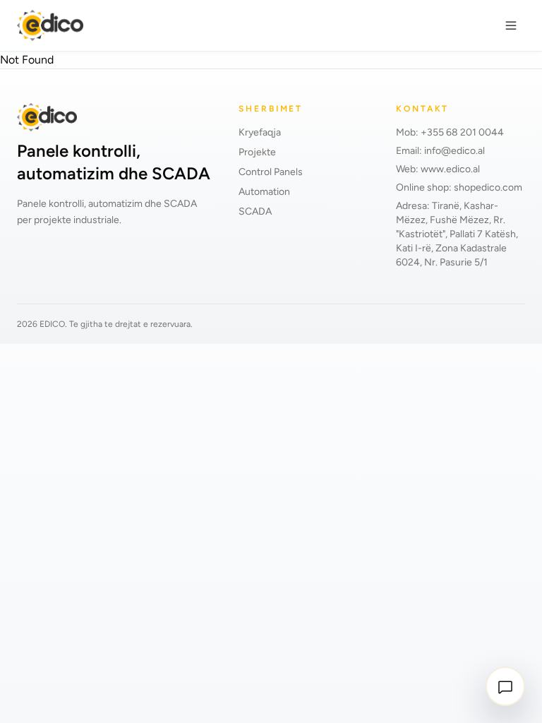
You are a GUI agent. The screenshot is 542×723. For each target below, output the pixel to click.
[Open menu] (511, 25)
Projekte (257, 152)
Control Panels (271, 172)
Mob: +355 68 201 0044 (450, 132)
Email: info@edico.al (440, 151)
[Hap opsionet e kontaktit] (505, 686)
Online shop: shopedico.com (459, 187)
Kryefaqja (260, 132)
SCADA (255, 211)
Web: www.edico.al (438, 169)
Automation (264, 192)
